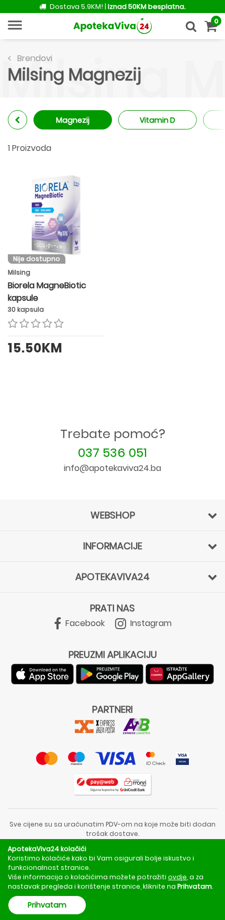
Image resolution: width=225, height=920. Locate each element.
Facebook (84, 623)
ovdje (177, 876)
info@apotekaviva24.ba (112, 468)
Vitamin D (157, 120)
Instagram (150, 623)
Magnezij (72, 120)
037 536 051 (112, 452)
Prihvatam (47, 905)
